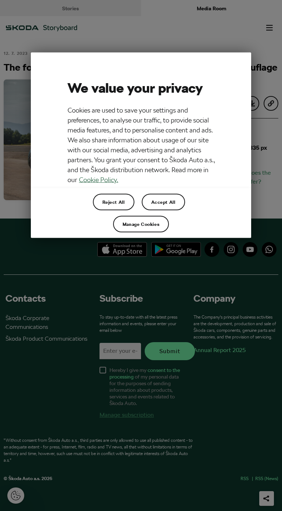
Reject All (113, 202)
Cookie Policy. (98, 180)
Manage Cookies (141, 224)
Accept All (163, 202)
